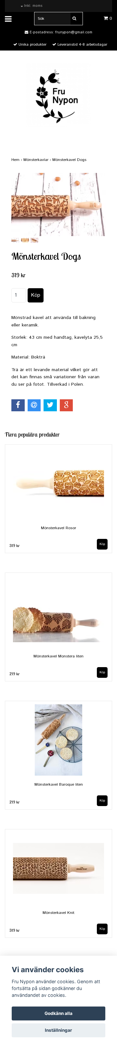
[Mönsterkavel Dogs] (58, 204)
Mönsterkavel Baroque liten (58, 784)
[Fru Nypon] (58, 94)
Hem (17, 160)
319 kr (14, 545)
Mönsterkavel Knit (58, 913)
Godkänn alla (58, 1013)
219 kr (14, 673)
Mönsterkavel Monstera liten (58, 656)
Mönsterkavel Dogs (70, 160)
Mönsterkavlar (37, 160)
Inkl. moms (33, 5)
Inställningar (58, 1030)
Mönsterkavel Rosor (58, 528)
